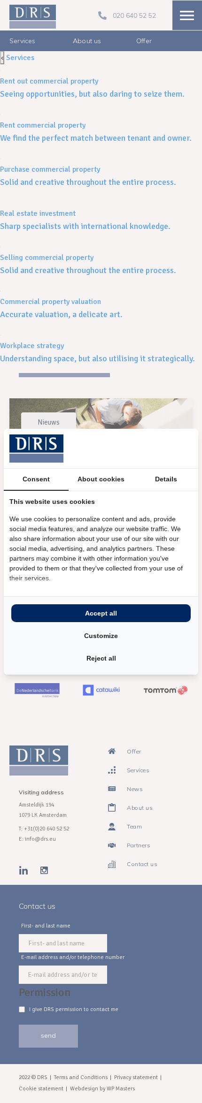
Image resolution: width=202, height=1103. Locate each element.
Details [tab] (166, 479)
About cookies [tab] (101, 479)
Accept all (101, 613)
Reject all (101, 658)
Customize (101, 635)
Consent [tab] (36, 479)
